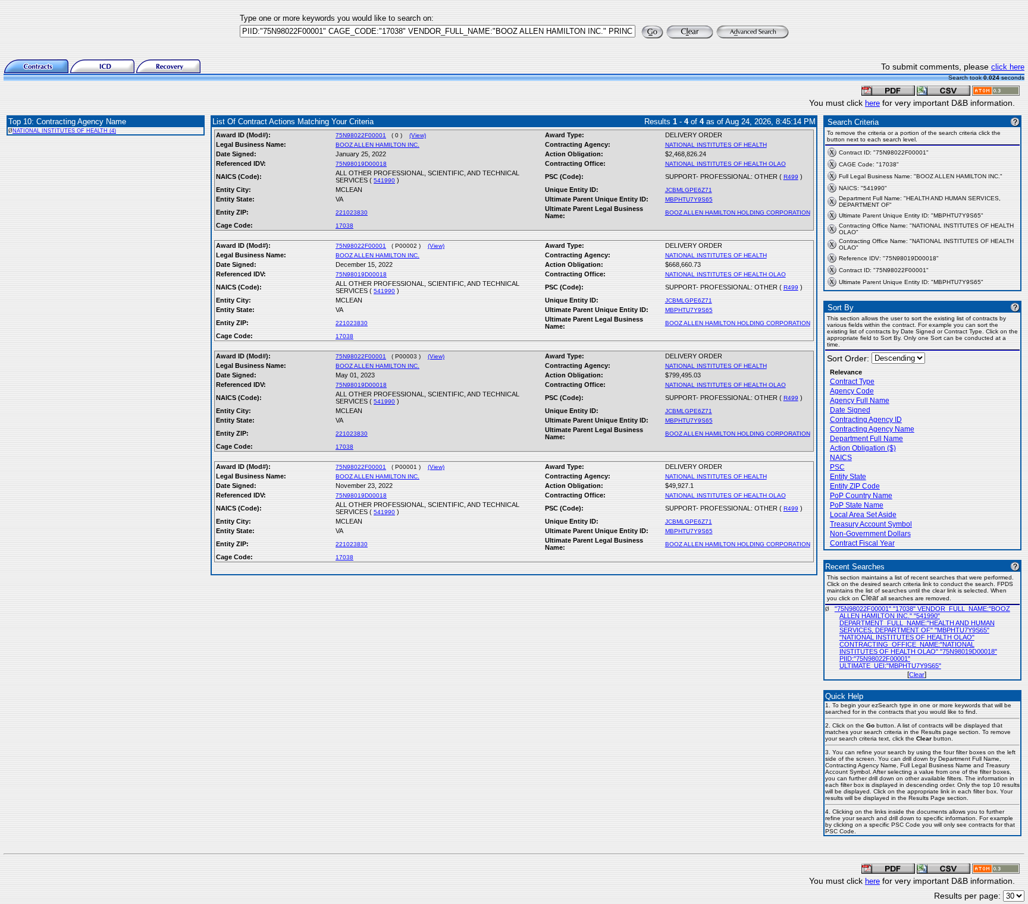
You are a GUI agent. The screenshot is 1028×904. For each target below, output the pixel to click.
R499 (790, 177)
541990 (384, 180)
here (872, 103)
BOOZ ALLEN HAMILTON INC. (377, 144)
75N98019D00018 (361, 163)
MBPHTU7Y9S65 (689, 199)
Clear (916, 674)
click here (1007, 66)
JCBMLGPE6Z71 (688, 190)
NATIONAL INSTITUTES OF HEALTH (716, 144)
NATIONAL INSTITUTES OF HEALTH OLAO (725, 163)
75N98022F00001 (361, 135)
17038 (344, 225)
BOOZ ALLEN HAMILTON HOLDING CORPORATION (737, 212)
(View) (417, 135)
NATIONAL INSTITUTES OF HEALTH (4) (64, 131)
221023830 (352, 212)
